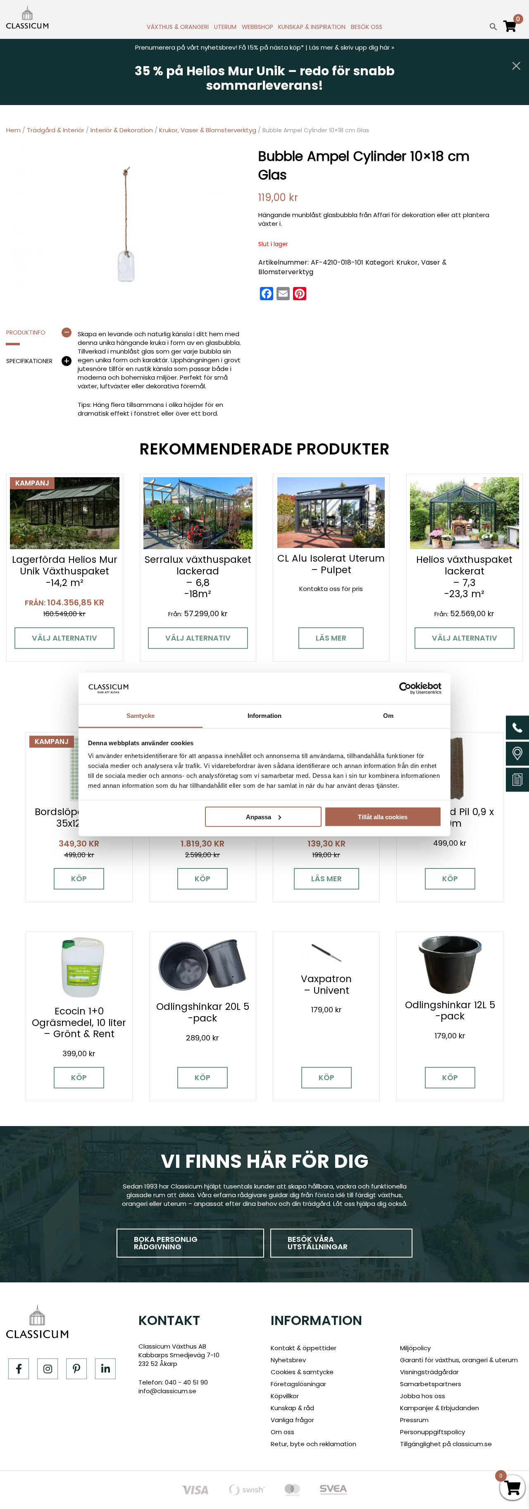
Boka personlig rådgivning (166, 1243)
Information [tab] (264, 715)
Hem (13, 130)
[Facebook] (18, 1368)
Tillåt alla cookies (382, 816)
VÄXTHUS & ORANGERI (178, 27)
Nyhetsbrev (288, 1360)
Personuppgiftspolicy (432, 1432)
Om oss (282, 1432)
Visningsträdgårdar (429, 1372)
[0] (510, 30)
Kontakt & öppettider (303, 1348)
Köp (79, 878)
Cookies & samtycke (302, 1372)
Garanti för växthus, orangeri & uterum (459, 1360)
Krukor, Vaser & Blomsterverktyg (207, 130)
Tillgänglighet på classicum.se (446, 1444)
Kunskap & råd (292, 1408)
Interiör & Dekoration (122, 130)
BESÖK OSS (366, 27)
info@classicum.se (167, 1391)
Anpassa (258, 816)
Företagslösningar (298, 1384)
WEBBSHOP (257, 27)
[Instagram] (47, 1368)
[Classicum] (27, 17)
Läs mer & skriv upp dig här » (351, 47)
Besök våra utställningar (318, 1243)
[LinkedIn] (105, 1368)
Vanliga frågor (292, 1420)
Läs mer (331, 638)
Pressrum (414, 1420)
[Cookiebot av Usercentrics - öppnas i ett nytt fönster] (405, 688)
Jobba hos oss (422, 1396)
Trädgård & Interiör (55, 130)
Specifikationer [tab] (29, 361)
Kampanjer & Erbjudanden (439, 1408)
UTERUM (225, 27)
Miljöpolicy (415, 1348)
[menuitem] (178, 29)
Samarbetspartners (430, 1384)
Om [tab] (388, 715)
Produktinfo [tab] (25, 332)
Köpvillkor (285, 1396)
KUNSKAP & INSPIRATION (312, 27)
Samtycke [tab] (140, 715)
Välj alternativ (64, 638)
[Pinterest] (76, 1368)
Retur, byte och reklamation (313, 1444)
